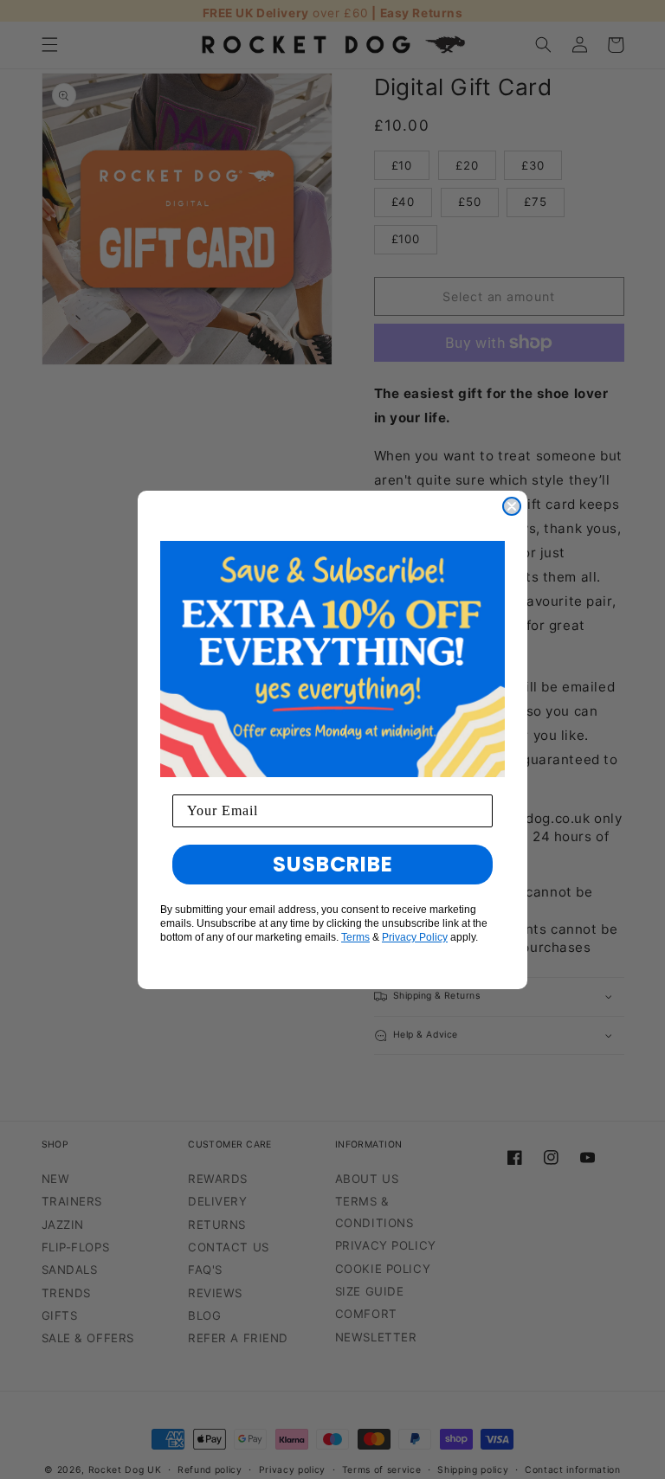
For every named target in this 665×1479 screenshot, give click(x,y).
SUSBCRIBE (333, 864)
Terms (355, 937)
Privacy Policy (415, 937)
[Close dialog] (511, 506)
